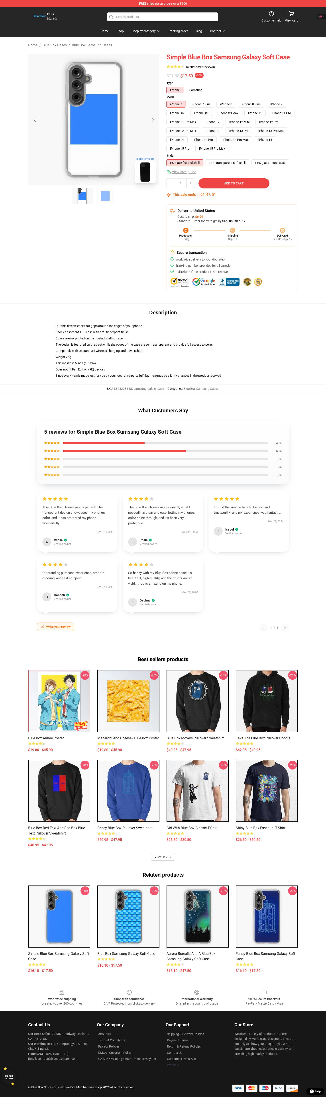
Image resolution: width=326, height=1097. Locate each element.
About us (104, 1034)
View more (163, 856)
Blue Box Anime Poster (46, 738)
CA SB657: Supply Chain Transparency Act (127, 1059)
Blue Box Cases (55, 45)
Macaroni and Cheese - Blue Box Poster (128, 738)
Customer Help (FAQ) (181, 1059)
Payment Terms (178, 1040)
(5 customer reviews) (200, 67)
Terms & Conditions (111, 1040)
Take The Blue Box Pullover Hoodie (263, 738)
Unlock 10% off (9, 1077)
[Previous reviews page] (263, 628)
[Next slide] (152, 119)
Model (171, 97)
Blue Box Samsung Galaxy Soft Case (126, 954)
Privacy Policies (109, 1046)
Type (170, 83)
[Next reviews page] (285, 628)
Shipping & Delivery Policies (185, 1034)
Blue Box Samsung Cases (92, 45)
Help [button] (318, 1091)
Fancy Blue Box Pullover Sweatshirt (125, 828)
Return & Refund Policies (184, 1046)
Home (32, 45)
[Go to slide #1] (82, 196)
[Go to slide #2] (105, 196)
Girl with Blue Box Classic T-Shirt (192, 828)
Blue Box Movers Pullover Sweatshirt (195, 738)
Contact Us (174, 1052)
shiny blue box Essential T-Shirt (260, 828)
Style (170, 155)
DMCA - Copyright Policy (115, 1052)
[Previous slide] (35, 119)
